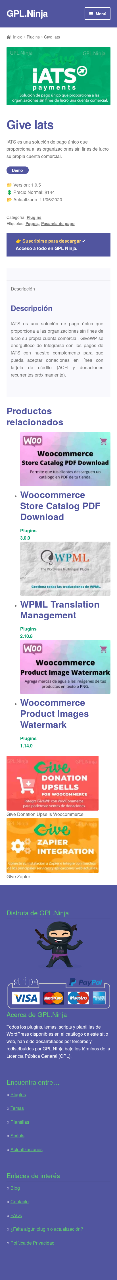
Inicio (17, 37)
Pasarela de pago (58, 223)
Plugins (33, 37)
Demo (17, 170)
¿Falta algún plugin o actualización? (47, 1229)
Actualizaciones (27, 1149)
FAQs (16, 1215)
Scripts (17, 1135)
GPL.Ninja (27, 13)
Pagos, (32, 223)
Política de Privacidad (33, 1243)
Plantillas (20, 1122)
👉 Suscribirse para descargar (48, 241)
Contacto (20, 1201)
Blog (15, 1188)
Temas (17, 1108)
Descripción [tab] (23, 288)
